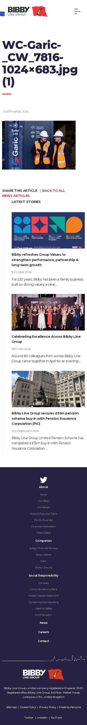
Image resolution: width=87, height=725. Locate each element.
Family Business (43, 520)
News (44, 622)
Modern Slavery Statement (43, 595)
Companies (43, 540)
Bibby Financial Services (43, 548)
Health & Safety (43, 608)
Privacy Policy (47, 707)
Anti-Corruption (43, 615)
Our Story (43, 500)
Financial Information (43, 526)
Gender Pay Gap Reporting (44, 602)
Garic (43, 561)
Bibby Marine (43, 554)
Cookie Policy (28, 707)
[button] (2, 14)
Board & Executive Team (43, 513)
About (43, 487)
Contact (43, 641)
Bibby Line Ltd (43, 567)
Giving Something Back (43, 589)
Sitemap (11, 707)
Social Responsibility (43, 575)
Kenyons (75, 707)
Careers (43, 632)
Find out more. (9, 722)
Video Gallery (43, 532)
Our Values (43, 507)
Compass (44, 583)
